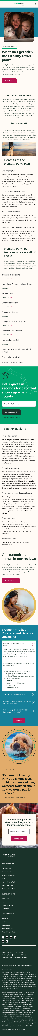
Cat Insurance (6, 872)
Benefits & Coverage (8, 875)
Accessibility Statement (20, 957)
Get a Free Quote (7, 885)
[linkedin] (7, 937)
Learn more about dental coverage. (24, 488)
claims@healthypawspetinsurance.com (21, 676)
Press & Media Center (9, 932)
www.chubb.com (29, 1012)
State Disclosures (7, 957)
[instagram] (15, 937)
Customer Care (8, 894)
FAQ (3, 878)
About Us (5, 918)
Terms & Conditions (19, 955)
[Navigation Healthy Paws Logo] (19, 4)
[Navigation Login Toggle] (2, 4)
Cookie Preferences (7, 952)
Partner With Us (7, 928)
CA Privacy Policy (7, 955)
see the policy (11, 531)
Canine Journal (27, 204)
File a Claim (5, 898)
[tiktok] (7, 941)
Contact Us (5, 909)
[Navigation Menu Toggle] (35, 4)
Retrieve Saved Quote (9, 889)
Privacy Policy (19, 952)
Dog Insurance (6, 868)
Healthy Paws (8, 914)
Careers (4, 922)
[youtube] (11, 937)
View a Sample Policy (9, 882)
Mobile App (5, 902)
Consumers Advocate (15, 204)
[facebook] (3, 937)
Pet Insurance (8, 864)
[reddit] (3, 941)
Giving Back (6, 925)
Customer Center (7, 905)
